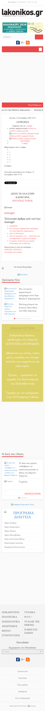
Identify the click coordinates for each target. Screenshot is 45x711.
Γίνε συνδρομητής (22, 698)
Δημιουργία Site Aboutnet (18, 706)
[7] (25, 318)
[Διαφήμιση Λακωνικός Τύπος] (22, 504)
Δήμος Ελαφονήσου (12, 527)
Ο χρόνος (23, 481)
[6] (23, 318)
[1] (14, 318)
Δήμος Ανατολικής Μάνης (14, 539)
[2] (16, 318)
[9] (28, 318)
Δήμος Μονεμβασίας (12, 535)
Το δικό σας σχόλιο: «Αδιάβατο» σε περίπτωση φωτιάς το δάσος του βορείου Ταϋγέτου (28, 469)
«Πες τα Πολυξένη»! (16, 233)
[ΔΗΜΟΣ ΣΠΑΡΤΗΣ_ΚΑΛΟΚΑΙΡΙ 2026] (22, 27)
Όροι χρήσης (22, 685)
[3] (18, 318)
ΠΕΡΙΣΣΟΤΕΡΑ (32, 493)
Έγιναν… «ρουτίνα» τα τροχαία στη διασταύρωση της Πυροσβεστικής (22, 379)
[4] (19, 318)
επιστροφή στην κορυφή (13, 252)
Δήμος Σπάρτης (10, 523)
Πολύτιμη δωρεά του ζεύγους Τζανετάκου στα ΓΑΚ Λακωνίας (28, 307)
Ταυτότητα (22, 678)
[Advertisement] (22, 79)
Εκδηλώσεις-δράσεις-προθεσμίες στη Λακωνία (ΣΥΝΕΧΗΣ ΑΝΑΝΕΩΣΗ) (22, 340)
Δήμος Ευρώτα (10, 531)
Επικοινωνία (23, 671)
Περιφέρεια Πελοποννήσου (14, 547)
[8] (27, 318)
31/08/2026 (13, 226)
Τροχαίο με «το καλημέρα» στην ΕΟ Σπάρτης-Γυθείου (22, 395)
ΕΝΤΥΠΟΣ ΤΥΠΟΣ (22, 200)
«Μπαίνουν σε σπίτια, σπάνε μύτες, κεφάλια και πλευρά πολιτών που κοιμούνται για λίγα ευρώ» (22, 359)
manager (29, 126)
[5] (21, 318)
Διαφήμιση (22, 691)
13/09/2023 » (17, 250)
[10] (30, 318)
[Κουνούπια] (22, 274)
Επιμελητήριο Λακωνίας (13, 543)
